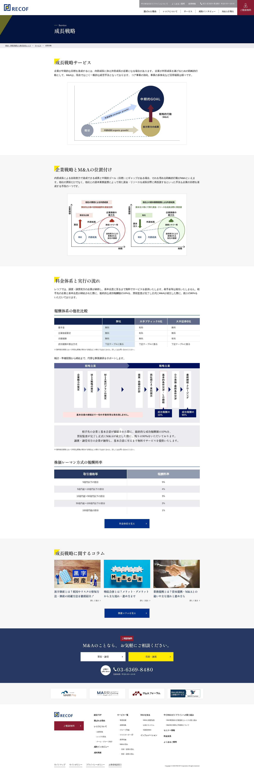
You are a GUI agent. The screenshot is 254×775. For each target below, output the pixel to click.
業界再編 (123, 740)
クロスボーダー (125, 735)
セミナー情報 (169, 730)
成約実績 (97, 753)
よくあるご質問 (178, 4)
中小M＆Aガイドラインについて (154, 4)
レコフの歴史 (101, 737)
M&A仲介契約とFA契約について (177, 725)
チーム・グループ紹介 (104, 741)
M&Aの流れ (124, 744)
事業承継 (123, 720)
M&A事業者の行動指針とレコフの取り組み (181, 720)
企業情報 (100, 732)
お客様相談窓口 (115, 765)
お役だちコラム (148, 725)
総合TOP (97, 715)
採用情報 (192, 4)
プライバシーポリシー (95, 765)
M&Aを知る (228, 11)
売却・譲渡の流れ (127, 749)
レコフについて (170, 11)
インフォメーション (148, 735)
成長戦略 (123, 725)
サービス (188, 11)
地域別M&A (147, 730)
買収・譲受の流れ (127, 754)
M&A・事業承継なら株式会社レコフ (18, 46)
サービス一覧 (122, 715)
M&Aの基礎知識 (149, 720)
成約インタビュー (207, 11)
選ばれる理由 (150, 11)
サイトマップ (59, 765)
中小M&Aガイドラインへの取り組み (179, 715)
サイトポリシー (75, 765)
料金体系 (167, 736)
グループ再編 (124, 730)
